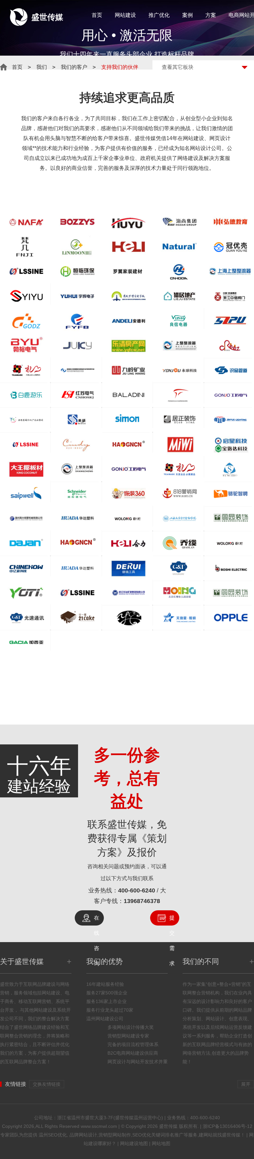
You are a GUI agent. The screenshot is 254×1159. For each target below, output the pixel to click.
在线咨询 (96, 920)
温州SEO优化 (53, 1134)
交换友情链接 (47, 1084)
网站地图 (161, 1143)
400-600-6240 (136, 890)
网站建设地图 (134, 1143)
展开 (245, 1084)
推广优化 (159, 15)
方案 (210, 15)
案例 (187, 15)
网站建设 (125, 15)
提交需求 (172, 920)
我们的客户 (74, 67)
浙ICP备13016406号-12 (227, 1126)
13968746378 (142, 901)
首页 (97, 15)
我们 (41, 67)
